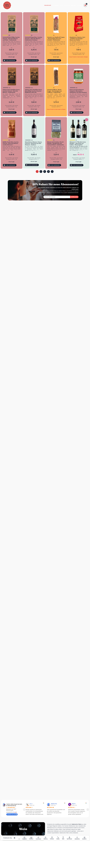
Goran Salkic (54, 805)
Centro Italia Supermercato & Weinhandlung (14, 806)
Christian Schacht (76, 805)
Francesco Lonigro (34, 805)
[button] (87, 837)
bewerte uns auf (11, 815)
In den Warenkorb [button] (13, 61)
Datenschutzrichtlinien (73, 193)
